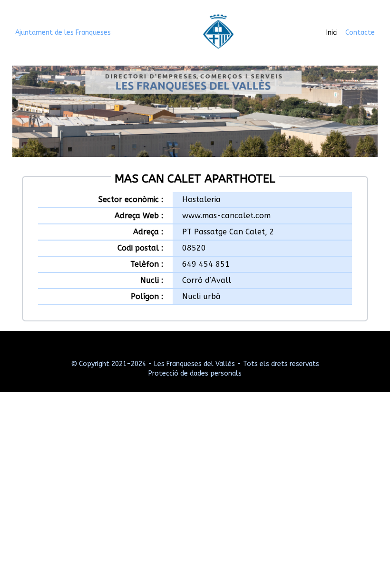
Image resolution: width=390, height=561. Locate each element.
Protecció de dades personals (195, 373)
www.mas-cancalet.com (226, 215)
